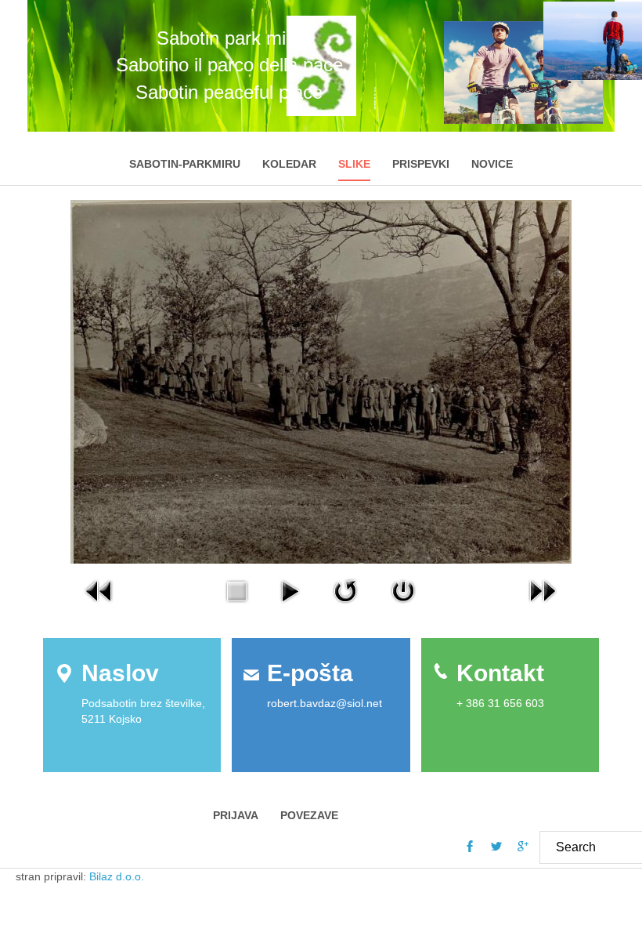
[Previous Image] (99, 590)
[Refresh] (345, 590)
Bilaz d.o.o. (118, 876)
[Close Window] (403, 590)
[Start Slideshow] (289, 590)
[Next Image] (542, 590)
